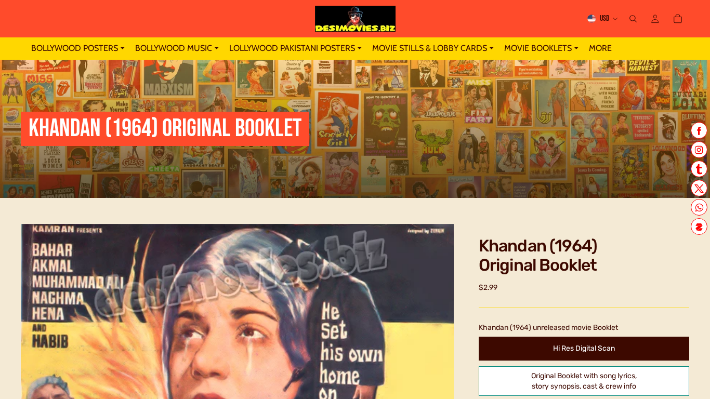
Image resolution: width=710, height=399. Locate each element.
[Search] (633, 18)
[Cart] (677, 18)
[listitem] (600, 49)
